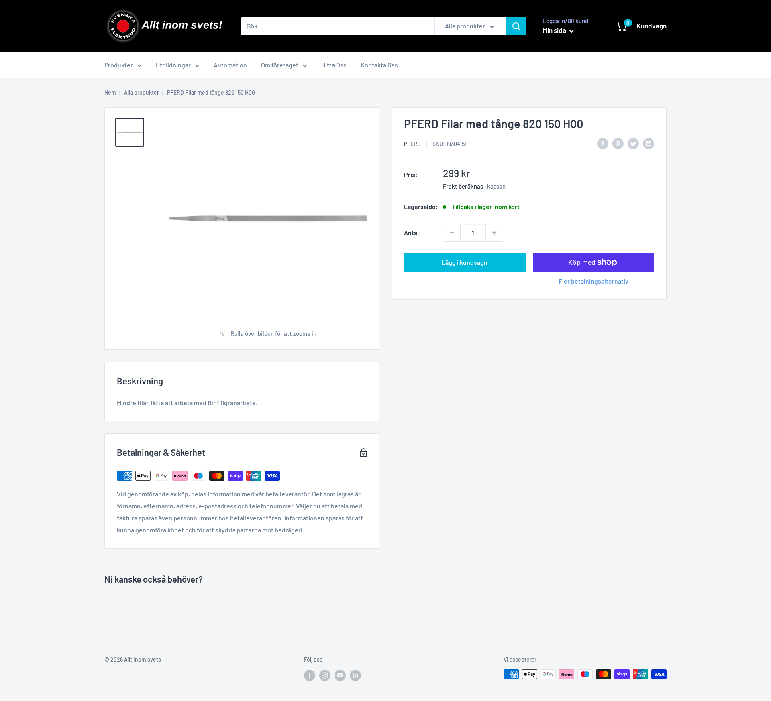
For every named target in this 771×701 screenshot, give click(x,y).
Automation (230, 65)
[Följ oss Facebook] (309, 675)
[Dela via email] (648, 143)
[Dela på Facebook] (602, 143)
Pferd (412, 143)
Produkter (118, 65)
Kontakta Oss (379, 65)
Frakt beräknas (463, 186)
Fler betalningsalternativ (593, 281)
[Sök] (516, 26)
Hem (110, 92)
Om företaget (279, 65)
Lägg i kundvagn (464, 262)
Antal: (412, 232)
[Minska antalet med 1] (451, 232)
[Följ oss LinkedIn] (355, 675)
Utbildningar (173, 65)
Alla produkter (141, 92)
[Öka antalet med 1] (494, 232)
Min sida (555, 30)
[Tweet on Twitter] (633, 143)
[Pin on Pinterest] (618, 143)
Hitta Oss (334, 65)
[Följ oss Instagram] (324, 675)
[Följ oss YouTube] (340, 675)
